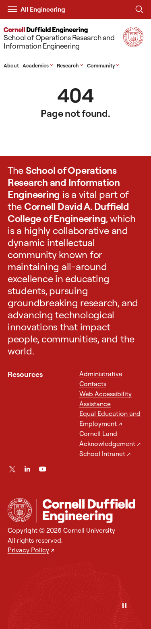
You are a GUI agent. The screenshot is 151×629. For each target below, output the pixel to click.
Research (70, 65)
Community (103, 65)
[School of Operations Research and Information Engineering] (90, 511)
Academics (38, 65)
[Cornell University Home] (20, 510)
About (11, 65)
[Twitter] (12, 469)
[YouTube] (42, 469)
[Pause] (124, 606)
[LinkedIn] (27, 469)
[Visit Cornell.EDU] (133, 44)
